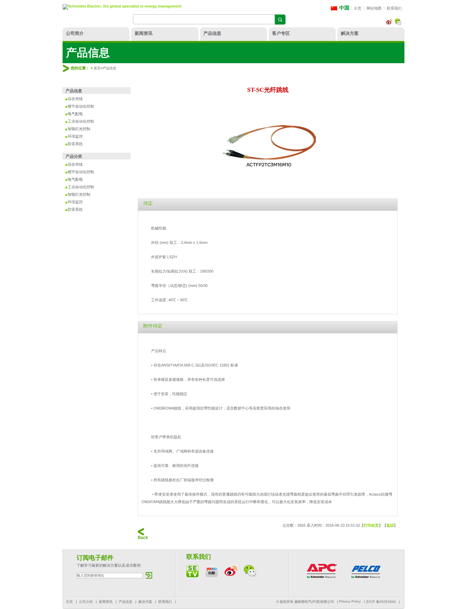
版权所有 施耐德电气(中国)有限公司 (307, 602)
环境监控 (75, 136)
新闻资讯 (143, 33)
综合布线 (75, 99)
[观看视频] (211, 576)
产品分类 (74, 156)
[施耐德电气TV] (192, 576)
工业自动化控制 (81, 121)
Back (143, 537)
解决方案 (350, 33)
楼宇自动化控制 (81, 106)
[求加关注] (398, 24)
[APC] (321, 579)
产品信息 (212, 33)
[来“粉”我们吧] (389, 24)
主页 (357, 8)
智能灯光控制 (79, 129)
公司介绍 (86, 602)
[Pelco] (366, 579)
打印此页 (371, 525)
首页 (97, 68)
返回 (390, 525)
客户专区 (281, 33)
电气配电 (75, 114)
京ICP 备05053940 (381, 602)
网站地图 (374, 8)
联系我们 (394, 8)
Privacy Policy (350, 601)
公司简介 (75, 33)
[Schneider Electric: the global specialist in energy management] (122, 7)
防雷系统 (75, 144)
